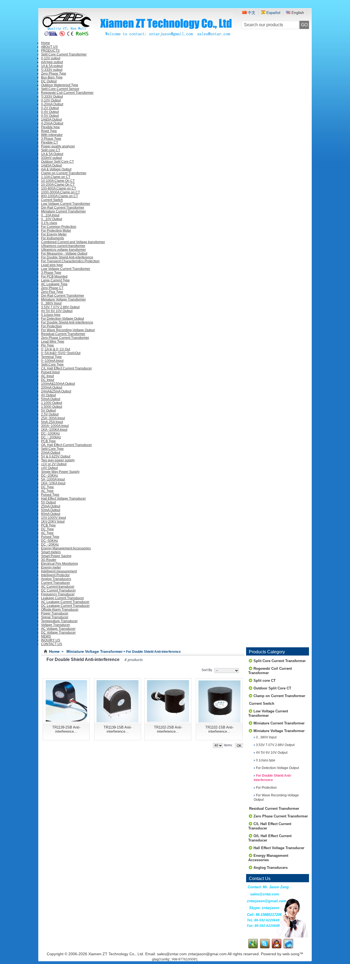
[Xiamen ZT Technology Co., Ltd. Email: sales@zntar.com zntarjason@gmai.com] (137, 36)
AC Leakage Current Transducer (65, 602)
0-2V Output (50, 108)
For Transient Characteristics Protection (70, 261)
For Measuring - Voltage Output (64, 253)
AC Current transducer (57, 587)
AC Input (47, 376)
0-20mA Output (52, 104)
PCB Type (48, 441)
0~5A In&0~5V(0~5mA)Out (60, 353)
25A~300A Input (53, 418)
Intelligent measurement (59, 571)
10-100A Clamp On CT (58, 181)
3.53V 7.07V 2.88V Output (60, 307)
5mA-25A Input (52, 422)
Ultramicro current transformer (63, 246)
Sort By (207, 670)
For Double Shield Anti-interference (67, 257)
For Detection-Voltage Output (62, 319)
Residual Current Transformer (63, 334)
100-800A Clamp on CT (58, 188)
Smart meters (51, 552)
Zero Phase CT (52, 288)
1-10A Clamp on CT (55, 177)
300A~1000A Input (55, 426)
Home (54, 651)
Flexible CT (49, 142)
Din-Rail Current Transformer (62, 207)
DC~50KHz (49, 541)
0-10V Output (51, 100)
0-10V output (50, 58)
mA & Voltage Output (56, 169)
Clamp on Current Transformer (63, 173)
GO (304, 24)
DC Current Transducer (58, 590)
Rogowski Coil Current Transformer (67, 93)
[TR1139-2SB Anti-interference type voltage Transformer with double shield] (66, 700)
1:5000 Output (51, 407)
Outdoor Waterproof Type (59, 85)
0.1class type (50, 315)
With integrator (52, 135)
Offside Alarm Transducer (59, 609)
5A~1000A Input (53, 479)
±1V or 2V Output (53, 464)
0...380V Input (51, 303)
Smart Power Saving (56, 556)
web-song (290, 954)
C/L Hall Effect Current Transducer (66, 368)
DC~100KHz (50, 433)
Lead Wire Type (52, 341)
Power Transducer (54, 613)
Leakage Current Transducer (62, 598)
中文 (251, 12)
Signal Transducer (54, 617)
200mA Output (51, 387)
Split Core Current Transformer (64, 54)
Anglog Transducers (56, 579)
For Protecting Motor (56, 230)
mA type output (52, 62)
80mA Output (50, 514)
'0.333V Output (52, 96)
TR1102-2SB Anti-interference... (168, 729)
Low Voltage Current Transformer (65, 204)
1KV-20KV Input (53, 521)
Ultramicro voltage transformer (63, 250)
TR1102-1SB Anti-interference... (219, 729)
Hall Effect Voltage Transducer (63, 498)
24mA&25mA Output (56, 391)
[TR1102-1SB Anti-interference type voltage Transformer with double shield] (219, 700)
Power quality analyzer (58, 146)
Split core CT (50, 150)
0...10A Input (50, 215)
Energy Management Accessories (66, 548)
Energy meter (51, 567)
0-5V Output (50, 116)
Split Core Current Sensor (60, 89)
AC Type (47, 491)
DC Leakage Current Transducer (65, 606)
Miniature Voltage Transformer (63, 299)
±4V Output (49, 468)
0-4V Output (50, 112)
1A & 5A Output (52, 154)
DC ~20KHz (50, 544)
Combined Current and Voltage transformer (73, 242)
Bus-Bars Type (52, 77)
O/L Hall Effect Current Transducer (66, 445)
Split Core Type (52, 364)
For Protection (51, 326)
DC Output (49, 81)
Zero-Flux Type (52, 292)
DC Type (47, 487)
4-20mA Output (52, 123)
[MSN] (253, 947)
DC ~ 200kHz (51, 437)
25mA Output (50, 506)
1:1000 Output (51, 403)
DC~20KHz (49, 475)
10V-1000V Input (53, 518)
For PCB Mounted (54, 276)
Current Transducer (55, 583)
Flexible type (50, 127)
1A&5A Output (51, 119)
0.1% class (49, 223)
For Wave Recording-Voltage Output (68, 330)
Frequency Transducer (58, 594)
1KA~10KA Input (53, 483)
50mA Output (50, 399)
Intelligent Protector (55, 575)
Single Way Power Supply (60, 472)
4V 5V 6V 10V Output (56, 311)
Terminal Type (51, 357)
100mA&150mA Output (58, 384)
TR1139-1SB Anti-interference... (118, 729)
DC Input (47, 380)
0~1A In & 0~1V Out (55, 349)
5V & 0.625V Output (55, 456)
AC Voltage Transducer (58, 629)
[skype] (265, 947)
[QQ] (276, 947)
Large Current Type (55, 280)
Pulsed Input (50, 372)
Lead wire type (52, 265)
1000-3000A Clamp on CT (60, 192)
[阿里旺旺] (288, 947)
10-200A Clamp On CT (58, 185)
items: (228, 745)
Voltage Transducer (55, 625)
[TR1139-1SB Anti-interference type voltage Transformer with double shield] (117, 700)
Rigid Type (49, 131)
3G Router (48, 560)
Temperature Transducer (59, 621)
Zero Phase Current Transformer (65, 338)
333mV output (51, 158)
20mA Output (50, 453)
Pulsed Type (50, 495)
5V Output (48, 410)
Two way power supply (58, 460)
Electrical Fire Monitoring (59, 564)
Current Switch (52, 200)
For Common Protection (58, 227)
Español (272, 12)
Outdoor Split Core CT (57, 162)
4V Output (48, 395)
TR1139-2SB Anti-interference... (66, 729)
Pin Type (47, 345)
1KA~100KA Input (54, 430)
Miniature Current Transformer (63, 211)
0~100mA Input (52, 361)
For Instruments (52, 238)
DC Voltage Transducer (58, 632)
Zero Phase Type (53, 73)
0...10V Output (51, 219)
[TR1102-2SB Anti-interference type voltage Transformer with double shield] (168, 700)
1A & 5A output (52, 66)
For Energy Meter (54, 234)
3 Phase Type (51, 139)
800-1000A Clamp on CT (59, 196)
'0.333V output (51, 70)
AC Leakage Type (54, 284)
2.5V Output (50, 414)
